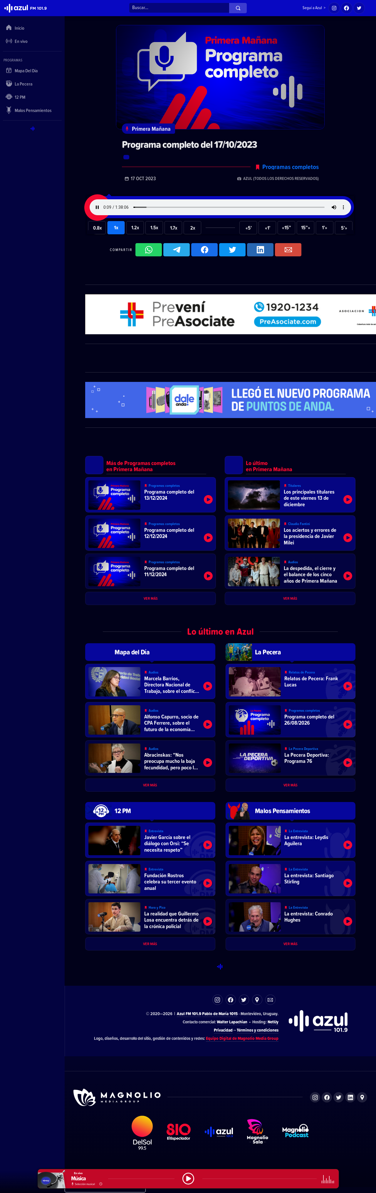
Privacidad (223, 1030)
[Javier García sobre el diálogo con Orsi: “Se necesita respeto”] (150, 840)
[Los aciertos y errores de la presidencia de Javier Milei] (290, 533)
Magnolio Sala (257, 1132)
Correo (270, 1000)
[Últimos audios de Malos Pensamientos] (291, 811)
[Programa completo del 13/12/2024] (150, 494)
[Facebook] (346, 8)
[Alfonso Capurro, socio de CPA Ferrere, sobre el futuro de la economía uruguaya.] (150, 719)
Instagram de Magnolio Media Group (315, 1097)
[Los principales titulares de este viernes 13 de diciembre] (290, 494)
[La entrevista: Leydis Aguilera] (290, 840)
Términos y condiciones (257, 1030)
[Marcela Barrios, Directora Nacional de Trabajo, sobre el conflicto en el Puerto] (150, 681)
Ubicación (257, 1000)
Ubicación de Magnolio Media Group (362, 1097)
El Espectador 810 (179, 1132)
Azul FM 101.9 (189, 1013)
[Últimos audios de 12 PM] (150, 811)
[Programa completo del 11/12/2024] (150, 571)
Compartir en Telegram (176, 249)
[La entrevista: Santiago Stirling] (290, 878)
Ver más (151, 598)
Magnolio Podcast (295, 1132)
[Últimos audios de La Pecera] (291, 652)
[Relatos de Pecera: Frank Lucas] (290, 681)
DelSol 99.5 (142, 1132)
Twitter (244, 1000)
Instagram (217, 1000)
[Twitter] (359, 8)
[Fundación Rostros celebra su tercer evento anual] (150, 878)
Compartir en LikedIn (260, 249)
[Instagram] (334, 8)
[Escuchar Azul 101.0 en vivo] (188, 1178)
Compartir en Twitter (232, 249)
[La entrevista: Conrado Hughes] (290, 916)
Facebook (231, 1000)
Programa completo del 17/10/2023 (189, 144)
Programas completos (290, 167)
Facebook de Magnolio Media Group (327, 1097)
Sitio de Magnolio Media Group (117, 1097)
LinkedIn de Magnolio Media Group (350, 1097)
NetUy (273, 1022)
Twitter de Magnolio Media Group (338, 1097)
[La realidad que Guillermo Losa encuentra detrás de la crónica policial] (150, 916)
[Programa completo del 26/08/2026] (290, 719)
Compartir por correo (288, 249)
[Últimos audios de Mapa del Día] (150, 652)
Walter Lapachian (232, 1022)
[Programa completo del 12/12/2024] (150, 533)
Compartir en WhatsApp (148, 249)
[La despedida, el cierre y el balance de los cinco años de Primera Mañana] (290, 571)
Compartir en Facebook (204, 249)
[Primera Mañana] (223, 128)
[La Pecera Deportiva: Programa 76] (290, 758)
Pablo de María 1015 (220, 1013)
